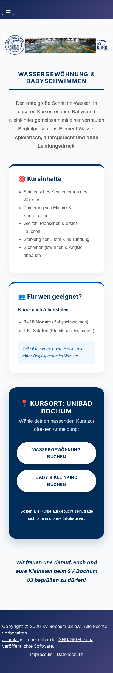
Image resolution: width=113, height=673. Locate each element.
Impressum (42, 654)
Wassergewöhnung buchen (56, 453)
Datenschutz (70, 654)
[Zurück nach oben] (103, 663)
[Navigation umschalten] (8, 11)
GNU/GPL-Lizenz (75, 639)
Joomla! (10, 639)
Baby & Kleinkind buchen (56, 481)
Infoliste (70, 518)
